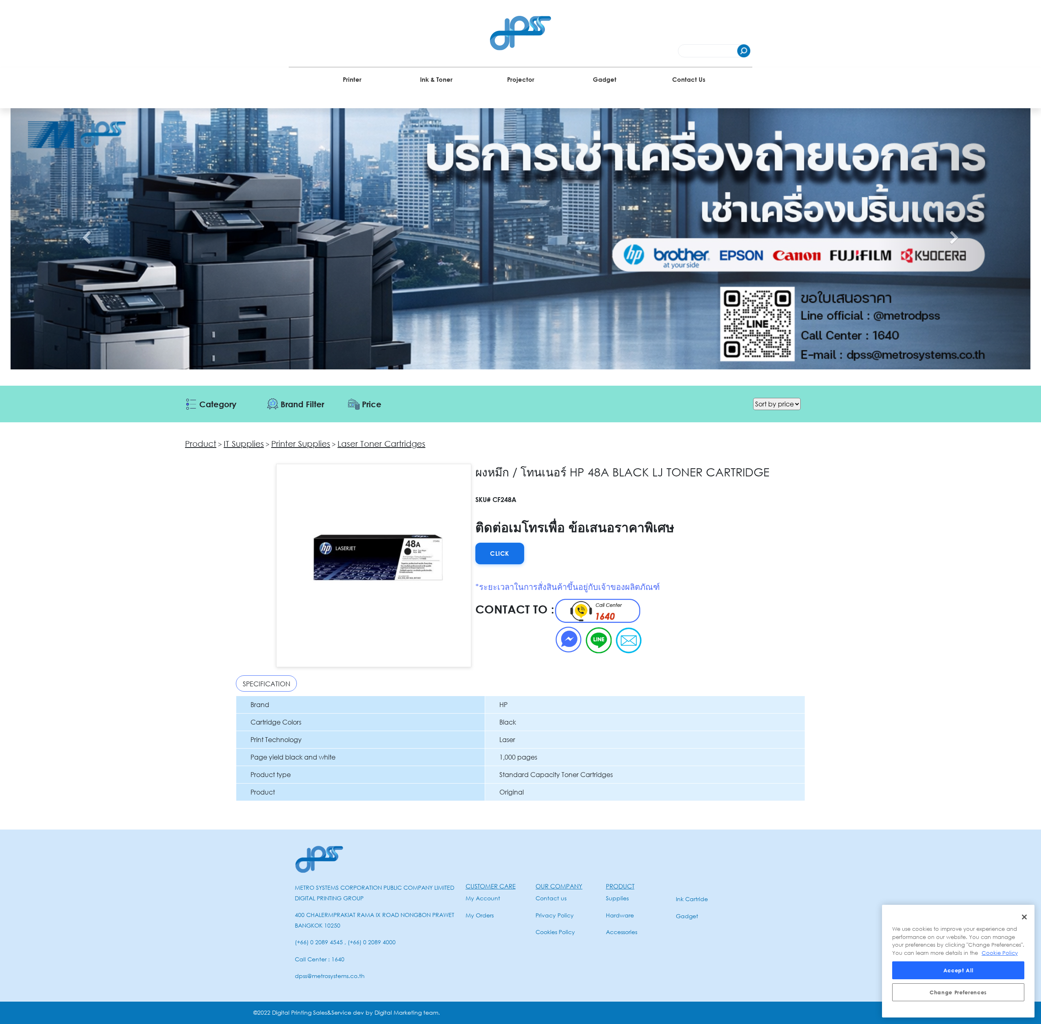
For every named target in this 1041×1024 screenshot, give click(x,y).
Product (200, 443)
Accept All (958, 970)
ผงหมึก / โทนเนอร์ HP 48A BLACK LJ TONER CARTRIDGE (622, 472)
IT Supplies (244, 443)
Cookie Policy (1000, 953)
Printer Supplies (300, 443)
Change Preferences (958, 992)
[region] (958, 961)
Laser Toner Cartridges (381, 443)
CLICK (499, 553)
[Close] (1024, 917)
